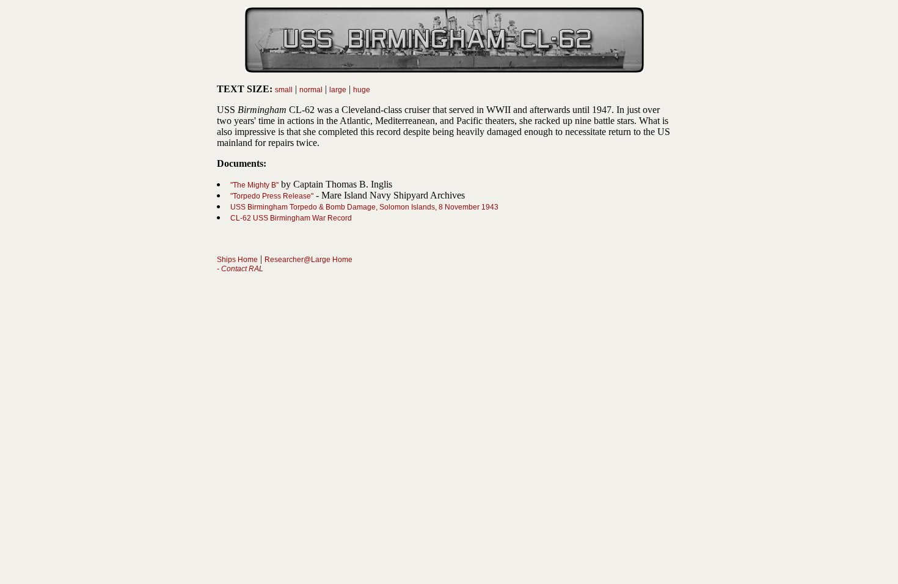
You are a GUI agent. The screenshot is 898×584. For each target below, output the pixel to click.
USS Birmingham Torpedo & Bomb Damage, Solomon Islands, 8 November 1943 (364, 207)
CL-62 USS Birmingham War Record (291, 218)
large (337, 90)
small (284, 90)
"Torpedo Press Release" (271, 196)
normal (311, 90)
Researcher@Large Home (308, 259)
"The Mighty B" (254, 185)
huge (361, 90)
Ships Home (237, 259)
